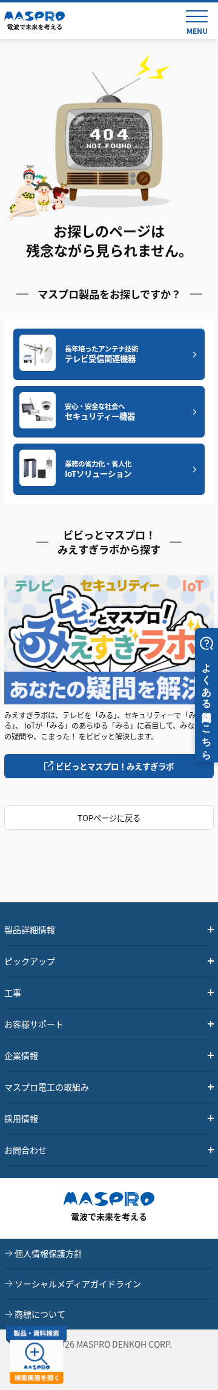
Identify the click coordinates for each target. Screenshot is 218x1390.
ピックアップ (29, 961)
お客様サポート (34, 1024)
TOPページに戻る (109, 817)
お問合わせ (25, 1150)
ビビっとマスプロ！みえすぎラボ (115, 766)
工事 (12, 992)
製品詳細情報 (29, 929)
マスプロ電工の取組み (46, 1087)
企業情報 (21, 1055)
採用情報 (21, 1118)
